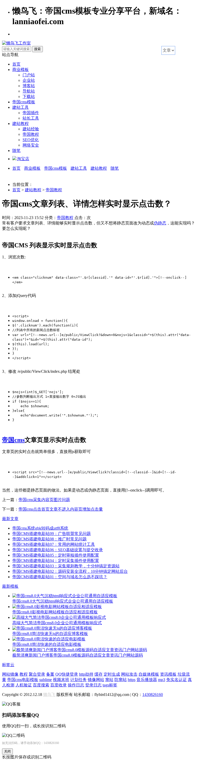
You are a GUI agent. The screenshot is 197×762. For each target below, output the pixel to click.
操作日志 (76, 685)
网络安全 (31, 145)
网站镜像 (10, 674)
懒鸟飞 (49, 694)
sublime (45, 679)
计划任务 (78, 679)
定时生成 (112, 674)
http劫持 (86, 674)
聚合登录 (37, 674)
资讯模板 (168, 674)
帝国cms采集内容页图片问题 (44, 499)
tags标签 (110, 685)
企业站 (29, 80)
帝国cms (13, 440)
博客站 (29, 86)
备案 (50, 674)
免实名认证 (176, 679)
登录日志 (93, 685)
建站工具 (20, 107)
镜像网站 (96, 679)
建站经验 (31, 129)
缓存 (98, 674)
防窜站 (120, 679)
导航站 (29, 91)
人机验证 (23, 685)
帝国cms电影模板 (22, 679)
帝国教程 (31, 134)
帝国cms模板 (23, 102)
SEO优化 (31, 140)
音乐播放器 (146, 679)
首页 (16, 64)
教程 (23, 674)
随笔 (16, 150)
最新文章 (10, 518)
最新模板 (10, 586)
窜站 (109, 679)
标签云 (8, 665)
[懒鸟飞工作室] (16, 43)
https (131, 679)
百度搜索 (41, 685)
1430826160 (152, 694)
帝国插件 (31, 113)
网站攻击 (129, 674)
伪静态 (160, 223)
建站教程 (20, 123)
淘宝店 (23, 159)
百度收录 (58, 685)
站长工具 (31, 118)
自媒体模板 (149, 674)
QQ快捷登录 (66, 674)
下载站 (29, 96)
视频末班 (61, 679)
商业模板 (20, 69)
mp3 (161, 679)
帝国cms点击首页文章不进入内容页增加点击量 (60, 509)
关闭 (7, 751)
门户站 (29, 75)
